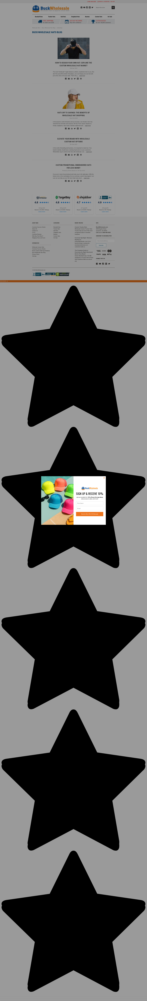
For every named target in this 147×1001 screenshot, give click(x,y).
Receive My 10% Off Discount (89, 514)
